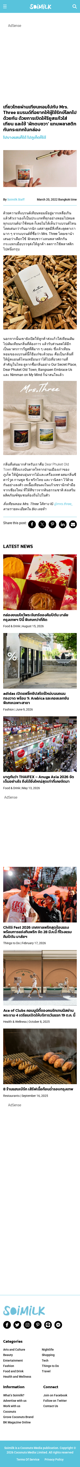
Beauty (8, 1355)
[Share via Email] (73, 524)
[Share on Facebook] (32, 524)
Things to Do (50, 1366)
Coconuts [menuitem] (9, 1411)
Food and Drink (13, 1371)
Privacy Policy (54, 1459)
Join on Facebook (55, 1395)
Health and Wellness (17, 1376)
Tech (45, 1360)
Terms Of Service (27, 1459)
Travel (46, 1371)
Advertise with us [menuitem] (14, 1400)
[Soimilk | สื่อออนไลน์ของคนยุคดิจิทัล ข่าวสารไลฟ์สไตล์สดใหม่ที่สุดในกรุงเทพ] (40, 6)
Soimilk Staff (16, 199)
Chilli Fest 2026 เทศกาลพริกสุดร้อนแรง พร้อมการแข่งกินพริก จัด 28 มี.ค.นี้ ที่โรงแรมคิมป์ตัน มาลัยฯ (37, 931)
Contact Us (50, 1406)
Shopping (48, 1355)
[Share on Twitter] (42, 524)
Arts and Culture (14, 1349)
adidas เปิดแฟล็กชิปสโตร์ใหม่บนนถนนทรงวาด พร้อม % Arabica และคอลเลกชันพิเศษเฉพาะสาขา (36, 698)
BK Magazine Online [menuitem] (17, 1422)
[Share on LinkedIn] (63, 524)
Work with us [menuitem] (11, 1406)
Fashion (8, 1366)
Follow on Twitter (55, 1400)
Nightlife (48, 1349)
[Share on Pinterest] (52, 524)
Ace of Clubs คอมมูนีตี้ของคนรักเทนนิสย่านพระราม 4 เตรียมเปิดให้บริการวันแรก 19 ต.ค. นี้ (39, 1012)
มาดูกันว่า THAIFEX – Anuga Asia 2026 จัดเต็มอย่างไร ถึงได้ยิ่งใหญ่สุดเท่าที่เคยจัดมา (38, 779)
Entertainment (13, 1360)
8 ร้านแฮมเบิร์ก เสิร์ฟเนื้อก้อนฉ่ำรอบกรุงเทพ (38, 1089)
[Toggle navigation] (5, 6)
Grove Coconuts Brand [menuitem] (18, 1417)
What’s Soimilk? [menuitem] (13, 1395)
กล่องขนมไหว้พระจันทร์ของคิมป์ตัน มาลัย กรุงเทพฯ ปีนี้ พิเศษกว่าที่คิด (35, 617)
